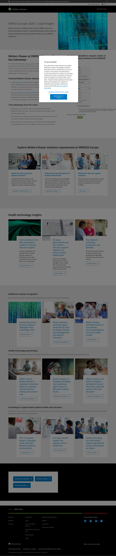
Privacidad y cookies (29, 549)
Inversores (45, 524)
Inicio (10, 509)
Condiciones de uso (14, 549)
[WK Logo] (14, 544)
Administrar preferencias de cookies (58, 92)
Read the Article (58, 273)
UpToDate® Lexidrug (51, 191)
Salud (27, 520)
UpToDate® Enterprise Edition (21, 191)
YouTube (101, 521)
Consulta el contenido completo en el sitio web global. (56, 1)
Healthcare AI (15, 108)
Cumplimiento (29, 535)
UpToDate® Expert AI (17, 82)
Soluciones (28, 517)
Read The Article (25, 265)
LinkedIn (96, 521)
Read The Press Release (60, 342)
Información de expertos (49, 517)
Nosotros (11, 517)
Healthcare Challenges (23, 478)
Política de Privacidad (85, 110)
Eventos (10, 524)
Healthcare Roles (43, 478)
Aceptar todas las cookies (59, 96)
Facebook (85, 521)
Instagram (90, 521)
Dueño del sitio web (48, 527)
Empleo (44, 520)
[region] (58, 79)
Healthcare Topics (22, 485)
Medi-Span (83, 191)
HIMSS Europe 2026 (27, 64)
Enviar (80, 117)
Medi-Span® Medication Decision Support (23, 92)
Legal (26, 538)
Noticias (10, 520)
